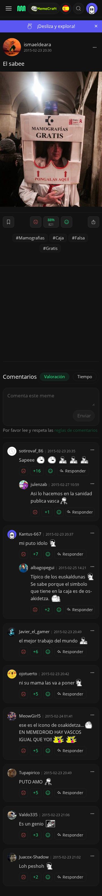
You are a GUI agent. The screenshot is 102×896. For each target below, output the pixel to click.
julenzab (38, 484)
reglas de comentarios (75, 430)
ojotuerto (28, 673)
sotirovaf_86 (31, 450)
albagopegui (42, 567)
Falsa (80, 238)
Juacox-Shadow (34, 857)
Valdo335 (28, 814)
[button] (78, 8)
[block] (94, 47)
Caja (60, 238)
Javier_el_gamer (34, 631)
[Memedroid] (20, 8)
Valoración (54, 376)
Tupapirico (29, 772)
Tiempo (84, 376)
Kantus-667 (30, 534)
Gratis (52, 248)
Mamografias (31, 238)
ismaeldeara (37, 44)
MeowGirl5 (30, 716)
